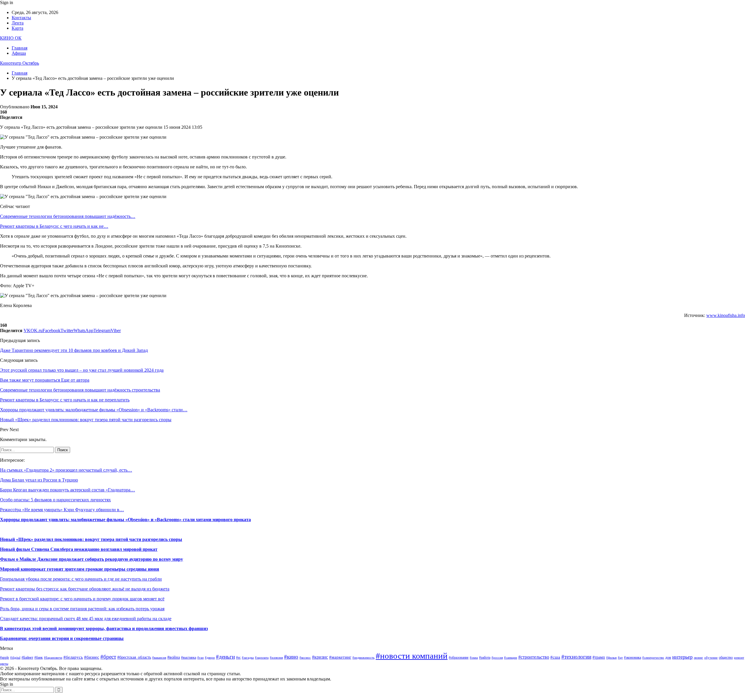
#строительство (533, 657)
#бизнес (91, 657)
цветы (4, 663)
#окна (474, 657)
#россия (497, 657)
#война (173, 657)
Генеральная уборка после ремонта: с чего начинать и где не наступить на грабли (81, 578)
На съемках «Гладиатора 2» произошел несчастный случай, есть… (66, 470)
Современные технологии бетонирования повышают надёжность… (67, 216)
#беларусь (73, 657)
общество (726, 657)
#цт (620, 657)
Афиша (19, 53)
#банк (38, 657)
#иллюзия (276, 657)
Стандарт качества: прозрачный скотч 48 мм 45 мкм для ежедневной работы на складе (85, 618)
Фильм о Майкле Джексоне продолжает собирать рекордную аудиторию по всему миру (91, 559)
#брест (108, 657)
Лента (18, 22)
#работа (484, 657)
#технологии (576, 657)
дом (668, 657)
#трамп (599, 657)
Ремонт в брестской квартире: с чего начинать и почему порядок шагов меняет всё (82, 598)
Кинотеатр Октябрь (19, 63)
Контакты (21, 17)
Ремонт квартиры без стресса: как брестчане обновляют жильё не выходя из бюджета (84, 588)
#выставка (188, 657)
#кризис (320, 657)
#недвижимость (363, 657)
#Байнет (27, 657)
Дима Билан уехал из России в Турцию (39, 479)
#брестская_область (134, 657)
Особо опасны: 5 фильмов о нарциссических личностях (55, 499)
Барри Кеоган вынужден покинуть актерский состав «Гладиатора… (67, 489)
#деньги (225, 657)
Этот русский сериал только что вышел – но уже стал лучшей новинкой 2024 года (82, 370)
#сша (555, 657)
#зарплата (262, 657)
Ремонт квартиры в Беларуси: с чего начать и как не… (54, 226)
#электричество (653, 657)
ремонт (739, 657)
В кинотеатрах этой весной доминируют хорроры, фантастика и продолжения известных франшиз (104, 628)
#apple (4, 657)
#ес (238, 657)
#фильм (611, 657)
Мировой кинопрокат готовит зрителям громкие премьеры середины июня (79, 569)
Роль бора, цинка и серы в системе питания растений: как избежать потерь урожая (82, 608)
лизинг (698, 657)
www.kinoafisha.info (725, 315)
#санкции (510, 657)
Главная (19, 47)
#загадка (248, 657)
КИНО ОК (11, 38)
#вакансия (159, 657)
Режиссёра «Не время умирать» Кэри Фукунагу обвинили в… (62, 509)
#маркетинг (340, 657)
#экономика (632, 657)
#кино (291, 657)
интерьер (682, 657)
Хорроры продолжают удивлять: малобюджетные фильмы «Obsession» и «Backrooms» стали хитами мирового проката (125, 519)
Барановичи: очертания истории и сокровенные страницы (62, 638)
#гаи (200, 657)
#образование (459, 657)
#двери (210, 657)
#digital (15, 657)
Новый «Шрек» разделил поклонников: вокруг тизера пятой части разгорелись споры (91, 539)
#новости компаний (412, 655)
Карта (17, 28)
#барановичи (53, 657)
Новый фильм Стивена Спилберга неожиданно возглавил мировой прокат (78, 549)
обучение (711, 657)
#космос (305, 657)
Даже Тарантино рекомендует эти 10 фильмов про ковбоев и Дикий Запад (74, 350)
